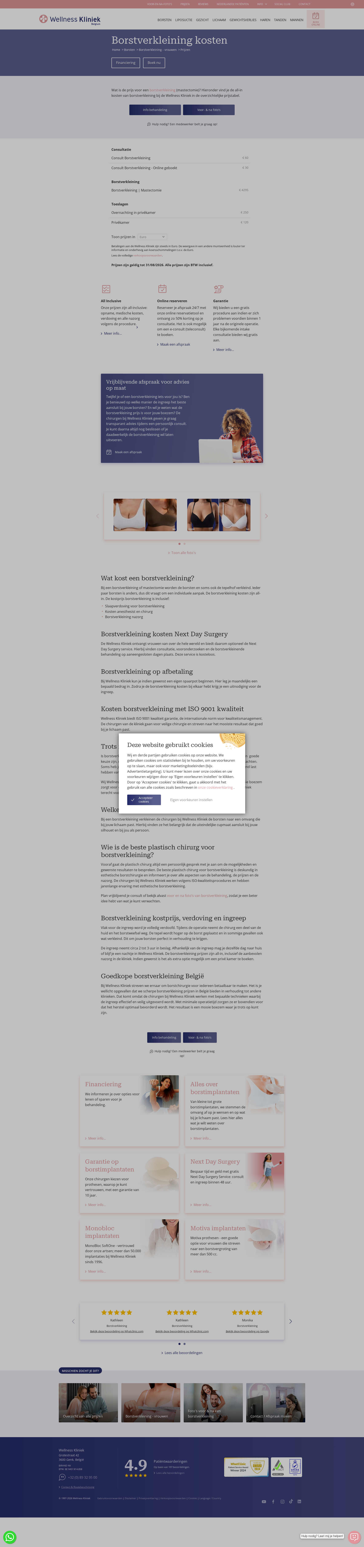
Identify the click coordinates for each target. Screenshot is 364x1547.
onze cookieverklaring (216, 787)
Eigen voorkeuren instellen (191, 800)
